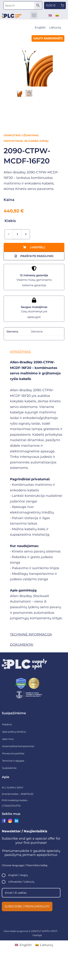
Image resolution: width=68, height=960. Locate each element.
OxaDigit (37, 935)
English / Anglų (18, 875)
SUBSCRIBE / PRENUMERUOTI (27, 906)
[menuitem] (50, 15)
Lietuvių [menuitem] (55, 27)
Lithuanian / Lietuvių (21, 881)
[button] (34, 15)
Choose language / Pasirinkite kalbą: (25, 865)
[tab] (34, 352)
